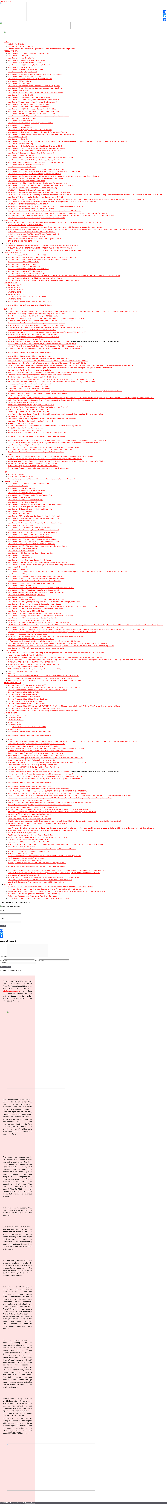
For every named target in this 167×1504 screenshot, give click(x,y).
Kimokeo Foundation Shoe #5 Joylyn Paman (24, 266)
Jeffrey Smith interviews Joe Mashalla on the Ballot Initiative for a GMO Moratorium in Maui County (44, 211)
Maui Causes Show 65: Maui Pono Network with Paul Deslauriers (31, 114)
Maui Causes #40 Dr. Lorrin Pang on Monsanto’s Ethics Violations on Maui (35, 146)
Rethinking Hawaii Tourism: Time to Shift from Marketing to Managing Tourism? (37, 432)
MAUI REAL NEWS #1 (15, 287)
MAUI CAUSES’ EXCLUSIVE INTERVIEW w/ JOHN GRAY (28, 204)
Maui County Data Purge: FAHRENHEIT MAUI (24, 430)
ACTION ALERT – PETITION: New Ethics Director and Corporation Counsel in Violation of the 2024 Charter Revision (50, 456)
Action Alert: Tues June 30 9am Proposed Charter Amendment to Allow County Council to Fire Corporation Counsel (50, 400)
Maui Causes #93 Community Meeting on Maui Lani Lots (28, 53)
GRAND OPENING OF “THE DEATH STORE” (23, 241)
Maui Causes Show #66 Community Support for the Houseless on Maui (34, 111)
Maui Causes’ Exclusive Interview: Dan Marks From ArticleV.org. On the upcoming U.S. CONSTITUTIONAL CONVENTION (52, 202)
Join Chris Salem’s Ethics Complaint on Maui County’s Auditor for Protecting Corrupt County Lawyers (45, 459)
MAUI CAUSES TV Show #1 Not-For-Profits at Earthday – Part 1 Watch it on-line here (39, 192)
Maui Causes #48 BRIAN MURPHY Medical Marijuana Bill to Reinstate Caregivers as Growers (41, 134)
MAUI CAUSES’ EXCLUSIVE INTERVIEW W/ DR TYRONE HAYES (31, 209)
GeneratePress (30, 1503)
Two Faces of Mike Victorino (18, 395)
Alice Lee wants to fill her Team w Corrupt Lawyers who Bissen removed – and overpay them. (42, 344)
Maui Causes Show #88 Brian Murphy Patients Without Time (30, 65)
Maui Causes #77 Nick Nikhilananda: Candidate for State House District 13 (35, 88)
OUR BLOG (8, 309)
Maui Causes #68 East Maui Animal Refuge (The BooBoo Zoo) (30, 107)
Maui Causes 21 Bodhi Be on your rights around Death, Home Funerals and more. (37, 183)
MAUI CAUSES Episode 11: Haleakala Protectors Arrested (29, 190)
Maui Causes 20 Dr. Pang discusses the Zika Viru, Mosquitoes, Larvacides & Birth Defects (40, 185)
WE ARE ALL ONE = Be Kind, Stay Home (22, 402)
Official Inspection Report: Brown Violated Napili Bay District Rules (33, 377)
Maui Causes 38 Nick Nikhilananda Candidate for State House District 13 (34, 151)
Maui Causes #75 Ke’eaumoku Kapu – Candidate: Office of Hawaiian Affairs (35, 93)
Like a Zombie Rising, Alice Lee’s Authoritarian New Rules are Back (32, 330)
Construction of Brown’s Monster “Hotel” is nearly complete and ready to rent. (36, 323)
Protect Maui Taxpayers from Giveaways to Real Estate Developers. (33, 466)
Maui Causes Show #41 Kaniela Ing (20, 144)
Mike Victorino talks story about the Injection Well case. (28, 409)
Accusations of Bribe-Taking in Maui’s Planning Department (29, 384)
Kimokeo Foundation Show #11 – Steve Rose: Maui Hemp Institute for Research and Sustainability (43, 280)
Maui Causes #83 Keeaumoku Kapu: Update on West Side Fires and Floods (35, 74)
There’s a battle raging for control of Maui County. (26, 339)
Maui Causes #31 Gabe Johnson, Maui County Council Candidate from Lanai (36, 169)
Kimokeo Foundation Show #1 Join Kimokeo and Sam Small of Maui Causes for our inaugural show (44, 257)
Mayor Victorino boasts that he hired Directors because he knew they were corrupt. (38, 358)
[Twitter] (35, 933)
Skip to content (5, 1)
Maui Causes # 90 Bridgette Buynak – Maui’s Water (26, 60)
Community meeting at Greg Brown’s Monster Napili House (29, 388)
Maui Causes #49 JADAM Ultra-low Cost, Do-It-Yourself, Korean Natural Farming (37, 132)
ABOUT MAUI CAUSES (16, 44)
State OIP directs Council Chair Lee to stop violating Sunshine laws (32, 334)
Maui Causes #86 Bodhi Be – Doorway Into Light (25, 69)
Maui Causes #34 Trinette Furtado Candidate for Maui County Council (33, 160)
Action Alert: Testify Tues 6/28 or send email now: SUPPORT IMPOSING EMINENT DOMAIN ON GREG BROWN (48, 361)
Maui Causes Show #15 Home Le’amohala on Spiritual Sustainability (32, 188)
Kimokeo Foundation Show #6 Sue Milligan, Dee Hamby (28, 269)
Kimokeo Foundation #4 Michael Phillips (22, 118)
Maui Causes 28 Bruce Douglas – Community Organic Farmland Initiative (34, 174)
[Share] (35, 936)
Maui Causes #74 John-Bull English (20, 95)
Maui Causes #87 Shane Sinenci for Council (24, 67)
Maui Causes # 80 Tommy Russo (20, 81)
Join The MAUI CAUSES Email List (20, 46)
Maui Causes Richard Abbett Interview (22, 167)
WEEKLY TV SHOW (11, 51)
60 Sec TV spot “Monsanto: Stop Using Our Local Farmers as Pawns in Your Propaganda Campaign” (44, 250)
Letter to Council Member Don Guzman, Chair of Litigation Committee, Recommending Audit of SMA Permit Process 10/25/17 (54, 443)
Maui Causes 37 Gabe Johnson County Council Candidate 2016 (31, 153)
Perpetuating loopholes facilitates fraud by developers (28, 386)
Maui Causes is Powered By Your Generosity (24, 445)
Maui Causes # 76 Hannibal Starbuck (21, 90)
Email (37, 960)
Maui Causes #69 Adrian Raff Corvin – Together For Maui (28, 104)
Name (2, 960)
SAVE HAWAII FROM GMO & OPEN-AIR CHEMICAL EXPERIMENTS (31, 232)
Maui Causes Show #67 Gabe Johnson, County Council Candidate (32, 109)
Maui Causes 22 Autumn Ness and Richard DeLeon (26, 181)
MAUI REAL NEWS (10, 283)
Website (3, 963)
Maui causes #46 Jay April (17, 137)
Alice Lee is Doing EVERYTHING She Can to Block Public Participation (33, 337)
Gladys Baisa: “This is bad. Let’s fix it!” (21, 416)
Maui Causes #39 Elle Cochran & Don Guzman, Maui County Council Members (36, 148)
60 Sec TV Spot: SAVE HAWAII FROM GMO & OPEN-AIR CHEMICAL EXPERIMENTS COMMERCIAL (43, 246)
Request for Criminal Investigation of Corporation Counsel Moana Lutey (34, 463)
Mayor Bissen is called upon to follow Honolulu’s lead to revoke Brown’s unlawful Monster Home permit (45, 327)
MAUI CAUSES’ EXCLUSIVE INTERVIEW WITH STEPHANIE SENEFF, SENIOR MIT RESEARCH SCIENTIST (45, 206)
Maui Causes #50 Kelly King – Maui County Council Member (30, 130)
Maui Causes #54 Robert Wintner (20, 127)
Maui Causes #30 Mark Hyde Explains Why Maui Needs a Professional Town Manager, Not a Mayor (44, 171)
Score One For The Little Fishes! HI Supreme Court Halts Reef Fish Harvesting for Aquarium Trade (43, 447)
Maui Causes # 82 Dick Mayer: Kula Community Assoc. (28, 76)
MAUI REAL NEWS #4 (15, 294)
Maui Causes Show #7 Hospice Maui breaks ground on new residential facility (36, 218)
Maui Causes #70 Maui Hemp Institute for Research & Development (32, 102)
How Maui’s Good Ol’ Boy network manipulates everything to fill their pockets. (36, 314)
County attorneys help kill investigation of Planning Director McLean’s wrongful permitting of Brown (44, 348)
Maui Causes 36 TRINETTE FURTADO (21, 155)
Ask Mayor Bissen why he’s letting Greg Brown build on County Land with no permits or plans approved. (46, 318)
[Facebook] (35, 930)
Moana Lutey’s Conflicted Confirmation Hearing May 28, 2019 (30, 421)
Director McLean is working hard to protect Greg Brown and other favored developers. (40, 375)
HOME (6, 42)
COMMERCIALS (9, 243)
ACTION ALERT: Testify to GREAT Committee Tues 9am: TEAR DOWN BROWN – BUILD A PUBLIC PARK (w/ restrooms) (51, 379)
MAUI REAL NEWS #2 (15, 290)
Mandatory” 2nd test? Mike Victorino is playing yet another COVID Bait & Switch (37, 393)
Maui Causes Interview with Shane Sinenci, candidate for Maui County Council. (36, 162)
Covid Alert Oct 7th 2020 (17, 285)
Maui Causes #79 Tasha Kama (19, 83)
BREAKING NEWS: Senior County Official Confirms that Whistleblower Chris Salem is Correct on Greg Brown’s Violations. (52, 382)
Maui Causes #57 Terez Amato (19, 125)
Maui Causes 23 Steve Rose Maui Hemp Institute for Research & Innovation (35, 178)
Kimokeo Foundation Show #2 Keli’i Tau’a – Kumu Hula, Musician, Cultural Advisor (37, 259)
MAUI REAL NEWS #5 (15, 299)
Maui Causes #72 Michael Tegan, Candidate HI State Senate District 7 (33, 100)
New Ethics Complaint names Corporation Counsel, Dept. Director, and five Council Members (42, 419)
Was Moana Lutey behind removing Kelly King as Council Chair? (31, 405)
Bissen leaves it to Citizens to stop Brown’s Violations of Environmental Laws (36, 325)
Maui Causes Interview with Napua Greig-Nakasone (26, 164)
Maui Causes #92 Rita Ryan (18, 56)
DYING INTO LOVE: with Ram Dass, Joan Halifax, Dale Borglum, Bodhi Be (34, 239)
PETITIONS (8, 454)
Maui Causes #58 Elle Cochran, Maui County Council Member (30, 123)
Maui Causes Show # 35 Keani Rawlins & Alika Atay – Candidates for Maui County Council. (41, 158)
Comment (3, 957)
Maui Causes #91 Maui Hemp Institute (21, 58)
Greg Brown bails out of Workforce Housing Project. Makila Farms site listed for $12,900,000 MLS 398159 (47, 332)
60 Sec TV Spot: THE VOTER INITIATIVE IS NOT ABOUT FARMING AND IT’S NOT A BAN (40, 248)
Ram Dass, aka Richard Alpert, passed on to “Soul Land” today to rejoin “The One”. (38, 407)
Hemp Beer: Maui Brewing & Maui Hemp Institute (25, 225)
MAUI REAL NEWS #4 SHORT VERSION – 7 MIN (29, 297)
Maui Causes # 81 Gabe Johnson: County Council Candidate (30, 79)
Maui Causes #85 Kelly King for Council (22, 72)
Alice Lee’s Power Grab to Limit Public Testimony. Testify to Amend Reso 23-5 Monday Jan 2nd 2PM (45, 346)
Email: (2, 918)
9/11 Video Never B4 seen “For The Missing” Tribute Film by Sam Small (33, 234)
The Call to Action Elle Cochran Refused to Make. (26, 428)
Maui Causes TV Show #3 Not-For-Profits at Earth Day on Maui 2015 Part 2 (35, 197)
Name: (2, 910)
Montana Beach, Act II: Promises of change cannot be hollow (30, 370)
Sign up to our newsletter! (11, 970)
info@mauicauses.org (11, 991)
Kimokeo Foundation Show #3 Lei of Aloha (23, 262)
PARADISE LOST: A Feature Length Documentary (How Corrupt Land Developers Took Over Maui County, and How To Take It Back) (56, 222)
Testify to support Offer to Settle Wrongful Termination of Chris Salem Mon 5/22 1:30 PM (40, 320)
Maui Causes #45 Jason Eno (18, 139)
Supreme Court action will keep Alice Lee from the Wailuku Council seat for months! (64, 341)
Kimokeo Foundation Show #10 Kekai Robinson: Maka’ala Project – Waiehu (35, 278)
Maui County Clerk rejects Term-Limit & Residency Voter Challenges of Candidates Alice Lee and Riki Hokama (48, 363)
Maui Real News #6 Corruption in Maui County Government (29, 301)
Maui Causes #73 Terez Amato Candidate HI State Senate (29, 97)
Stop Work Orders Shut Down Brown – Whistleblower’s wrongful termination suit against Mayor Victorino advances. (50, 372)
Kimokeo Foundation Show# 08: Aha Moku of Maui (26, 273)
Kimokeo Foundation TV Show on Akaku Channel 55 (27, 255)
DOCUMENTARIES (10, 220)
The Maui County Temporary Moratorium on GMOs (26, 236)
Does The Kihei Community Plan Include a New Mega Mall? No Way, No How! (36, 452)
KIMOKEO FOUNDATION (12, 253)
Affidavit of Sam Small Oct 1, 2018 (20, 423)
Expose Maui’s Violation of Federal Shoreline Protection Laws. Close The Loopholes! (38, 468)
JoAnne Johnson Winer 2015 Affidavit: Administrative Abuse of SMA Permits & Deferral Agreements (44, 426)
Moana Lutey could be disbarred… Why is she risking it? (28, 412)
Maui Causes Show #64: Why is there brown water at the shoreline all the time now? (38, 116)
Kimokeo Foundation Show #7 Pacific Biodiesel (25, 271)
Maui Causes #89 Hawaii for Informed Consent (25, 63)
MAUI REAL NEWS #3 (15, 292)
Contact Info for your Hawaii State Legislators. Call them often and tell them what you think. (41, 49)
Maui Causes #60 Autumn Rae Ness (21, 120)
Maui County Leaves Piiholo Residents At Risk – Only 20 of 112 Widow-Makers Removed (40, 449)
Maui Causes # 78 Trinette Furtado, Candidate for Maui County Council (34, 86)
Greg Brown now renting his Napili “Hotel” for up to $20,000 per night (33, 316)
